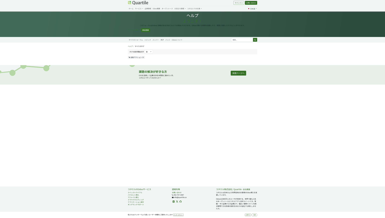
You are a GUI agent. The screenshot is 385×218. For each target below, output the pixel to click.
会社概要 (246, 189)
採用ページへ (238, 73)
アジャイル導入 (133, 197)
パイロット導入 (133, 195)
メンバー (155, 40)
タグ (162, 40)
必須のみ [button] (248, 215)
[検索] (255, 40)
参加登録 (145, 30)
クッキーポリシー (178, 215)
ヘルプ (130, 46)
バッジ (167, 40)
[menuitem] (131, 9)
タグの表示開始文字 (136, 51)
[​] (173, 201)
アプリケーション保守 (136, 202)
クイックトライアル (135, 192)
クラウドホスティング (136, 199)
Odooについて (177, 40)
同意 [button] (254, 215)
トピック (147, 40)
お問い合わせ (251, 3)
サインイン (239, 3)
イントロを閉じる (134, 30)
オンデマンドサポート (136, 204)
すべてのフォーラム (136, 40)
